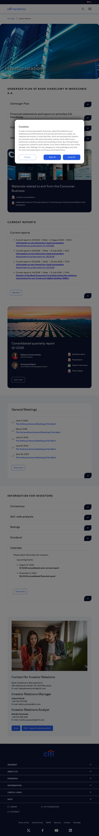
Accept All (71, 157)
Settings (27, 157)
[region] (49, 142)
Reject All (52, 157)
